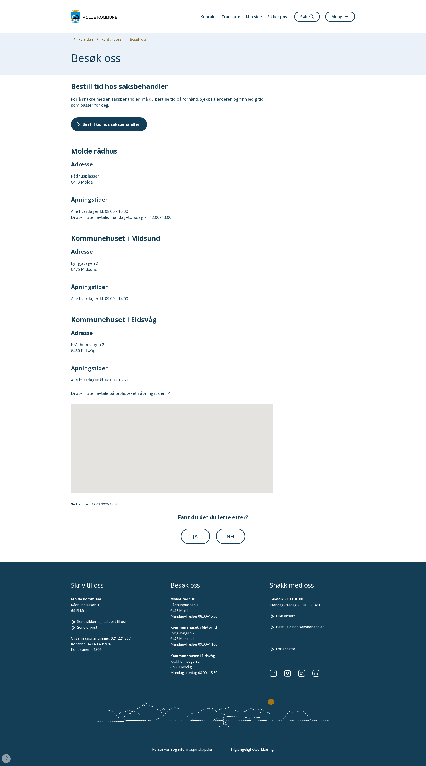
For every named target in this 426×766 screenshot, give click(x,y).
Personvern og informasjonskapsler (182, 749)
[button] (115, 454)
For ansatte (285, 648)
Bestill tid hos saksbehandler (300, 626)
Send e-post (87, 627)
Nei (231, 536)
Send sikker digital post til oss (102, 621)
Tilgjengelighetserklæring (252, 749)
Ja (195, 536)
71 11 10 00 (293, 599)
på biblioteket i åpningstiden (137, 393)
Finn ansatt (285, 616)
